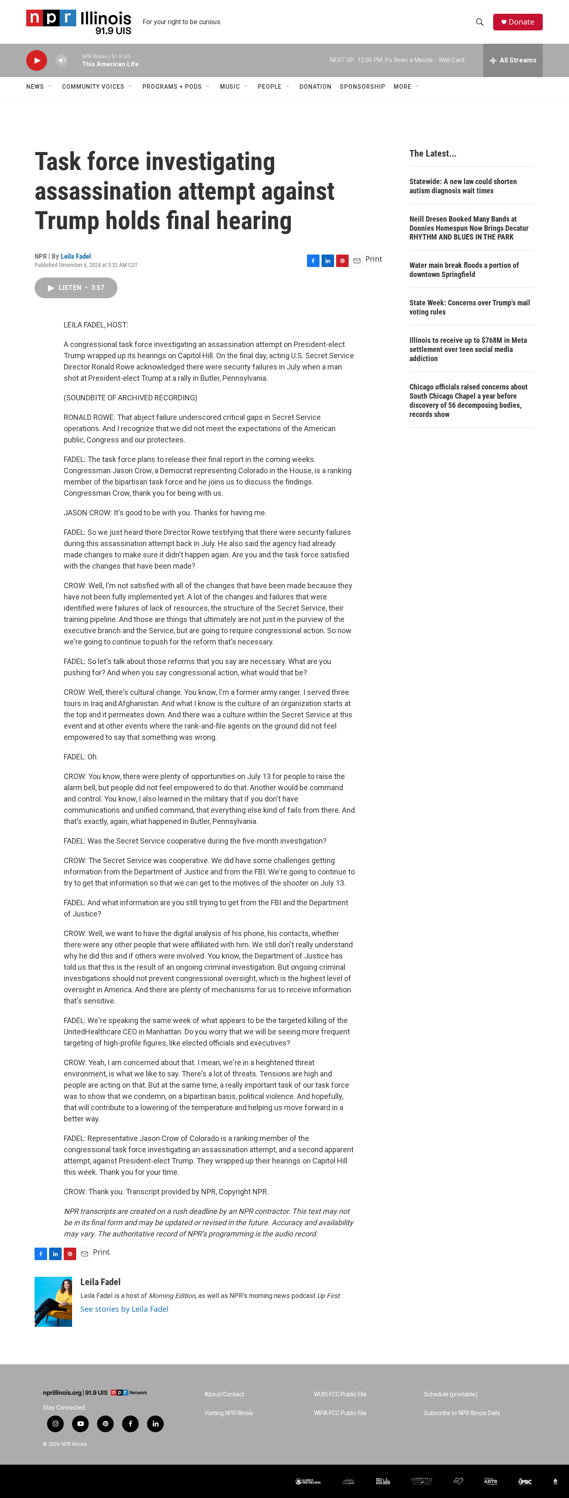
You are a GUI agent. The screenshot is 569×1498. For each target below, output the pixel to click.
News (35, 86)
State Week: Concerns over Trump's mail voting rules (469, 307)
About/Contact (224, 1394)
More (403, 86)
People (270, 86)
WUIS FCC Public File (340, 1394)
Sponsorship (362, 86)
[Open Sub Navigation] (50, 86)
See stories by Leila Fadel (124, 1309)
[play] (36, 60)
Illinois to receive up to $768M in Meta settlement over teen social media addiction (468, 349)
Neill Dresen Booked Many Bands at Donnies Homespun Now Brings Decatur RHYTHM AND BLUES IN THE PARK (469, 228)
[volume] (62, 60)
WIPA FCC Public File (340, 1413)
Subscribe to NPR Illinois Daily (462, 1413)
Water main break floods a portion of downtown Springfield (464, 270)
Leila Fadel (76, 256)
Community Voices (93, 86)
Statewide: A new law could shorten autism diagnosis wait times (463, 186)
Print (373, 259)
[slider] (75, 60)
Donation (315, 86)
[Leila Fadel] (53, 1302)
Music (230, 86)
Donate (521, 21)
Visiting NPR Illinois (229, 1413)
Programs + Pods (172, 86)
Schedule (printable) (450, 1394)
